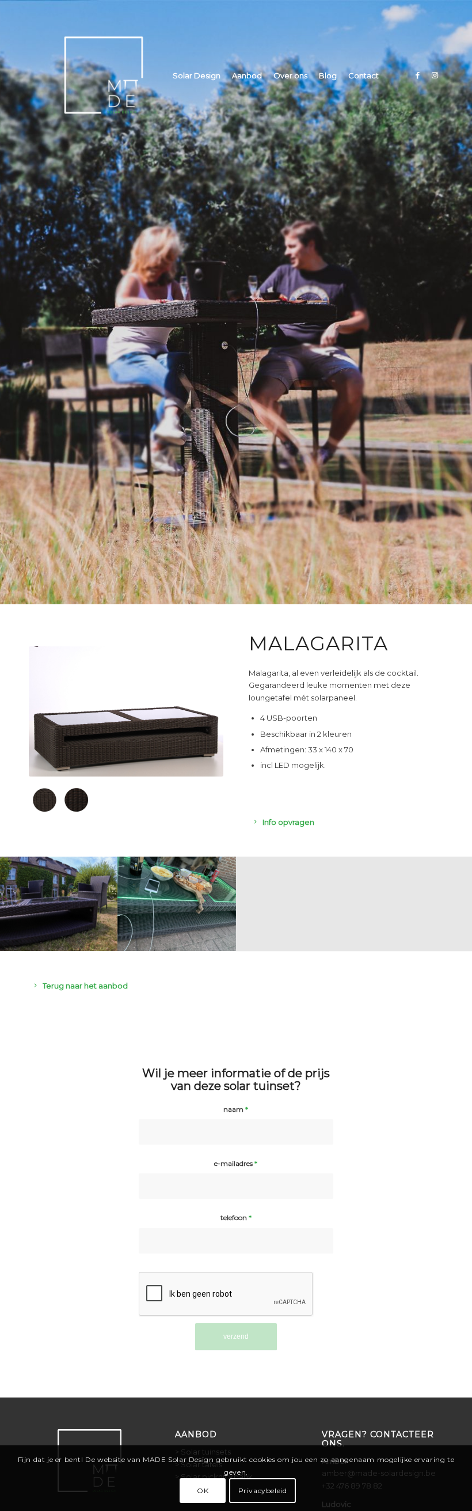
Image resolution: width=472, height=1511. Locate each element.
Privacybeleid (262, 1490)
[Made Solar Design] (103, 75)
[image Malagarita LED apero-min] (177, 904)
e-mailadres (235, 1163)
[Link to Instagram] (434, 75)
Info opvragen (288, 822)
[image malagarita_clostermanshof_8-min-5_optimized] (59, 904)
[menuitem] (196, 75)
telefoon (236, 1217)
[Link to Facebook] (417, 75)
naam (235, 1109)
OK (202, 1490)
